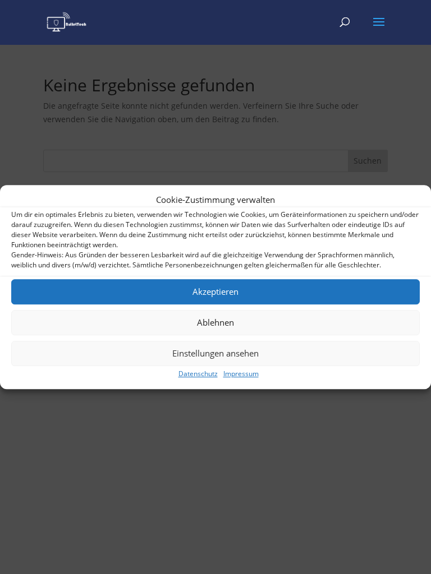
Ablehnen (215, 322)
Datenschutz (198, 373)
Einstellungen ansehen (215, 353)
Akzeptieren (215, 292)
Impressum (241, 373)
